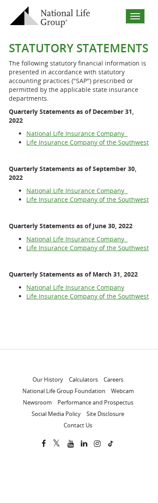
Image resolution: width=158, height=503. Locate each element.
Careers (113, 379)
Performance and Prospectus (95, 402)
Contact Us (78, 425)
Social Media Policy (56, 414)
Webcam (122, 391)
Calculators (83, 379)
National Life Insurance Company (77, 133)
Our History (47, 379)
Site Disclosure (105, 414)
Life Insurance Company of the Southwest (87, 142)
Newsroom (37, 402)
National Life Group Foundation (63, 391)
